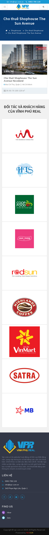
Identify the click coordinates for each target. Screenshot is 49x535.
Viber (9, 513)
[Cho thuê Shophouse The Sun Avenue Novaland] (24, 59)
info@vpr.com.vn (16, 2)
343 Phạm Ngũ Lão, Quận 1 (16, 488)
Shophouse (16, 30)
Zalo (9, 518)
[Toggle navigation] (4, 6)
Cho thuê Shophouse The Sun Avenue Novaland (20, 79)
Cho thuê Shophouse (34, 30)
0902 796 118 (11, 481)
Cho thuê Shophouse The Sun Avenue (24, 33)
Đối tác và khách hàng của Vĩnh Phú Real (24, 109)
